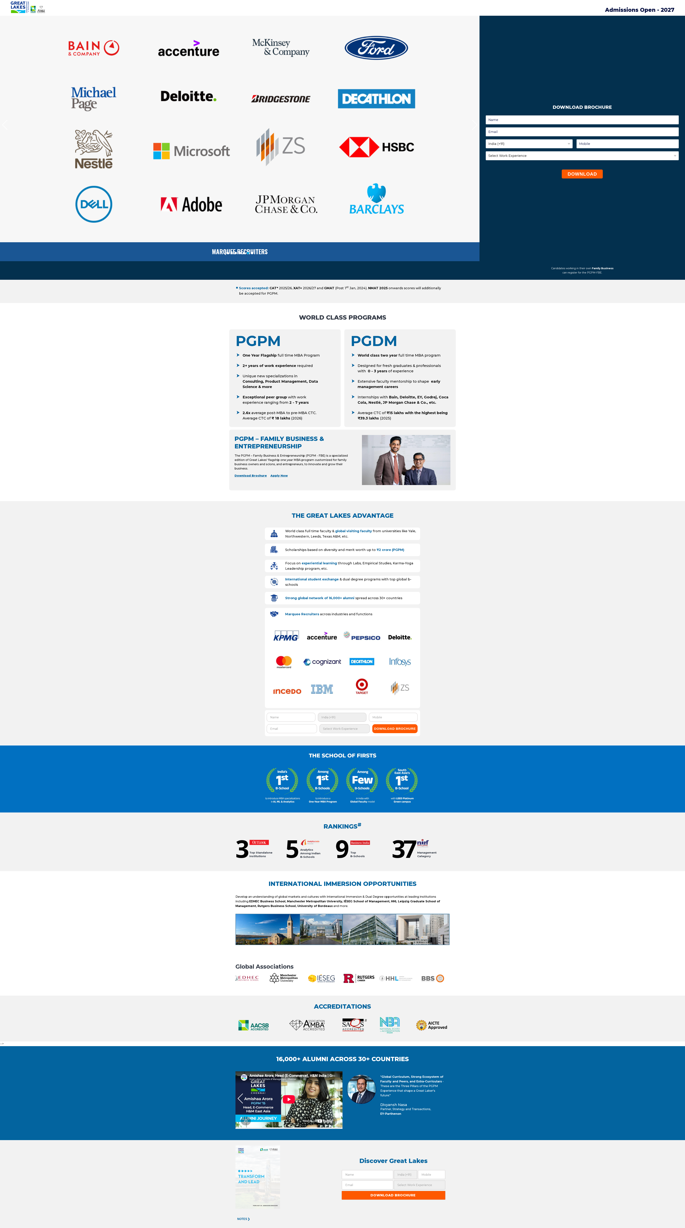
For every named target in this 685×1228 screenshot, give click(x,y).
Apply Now (279, 475)
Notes (242, 1218)
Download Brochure (251, 475)
